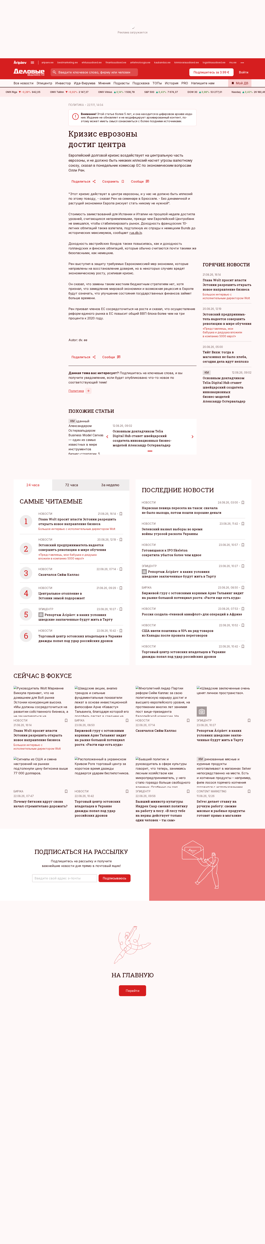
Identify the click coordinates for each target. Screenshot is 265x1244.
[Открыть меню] (32, 62)
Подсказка (140, 83)
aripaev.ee (48, 62)
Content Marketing (211, 791)
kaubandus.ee (162, 62)
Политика (76, 391)
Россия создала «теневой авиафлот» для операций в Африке (192, 614)
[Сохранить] (121, 513)
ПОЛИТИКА (76, 104)
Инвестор (63, 83)
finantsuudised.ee (116, 62)
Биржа (147, 587)
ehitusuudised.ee (92, 62)
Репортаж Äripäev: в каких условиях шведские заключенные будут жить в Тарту (220, 735)
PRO (184, 83)
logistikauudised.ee (214, 62)
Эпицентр (44, 83)
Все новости (23, 83)
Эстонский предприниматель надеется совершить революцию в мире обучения (227, 319)
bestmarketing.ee (67, 62)
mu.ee (232, 62)
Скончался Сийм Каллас (58, 574)
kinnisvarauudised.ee (186, 62)
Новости (45, 513)
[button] (64, 878)
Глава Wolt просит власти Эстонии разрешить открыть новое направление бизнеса (227, 284)
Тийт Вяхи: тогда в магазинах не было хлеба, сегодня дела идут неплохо (226, 357)
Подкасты (121, 83)
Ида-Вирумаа (84, 83)
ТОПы (157, 83)
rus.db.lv (135, 233)
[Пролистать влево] (107, 437)
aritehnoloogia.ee (140, 62)
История (171, 83)
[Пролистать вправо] (193, 437)
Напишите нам (202, 83)
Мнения (104, 83)
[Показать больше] (242, 62)
